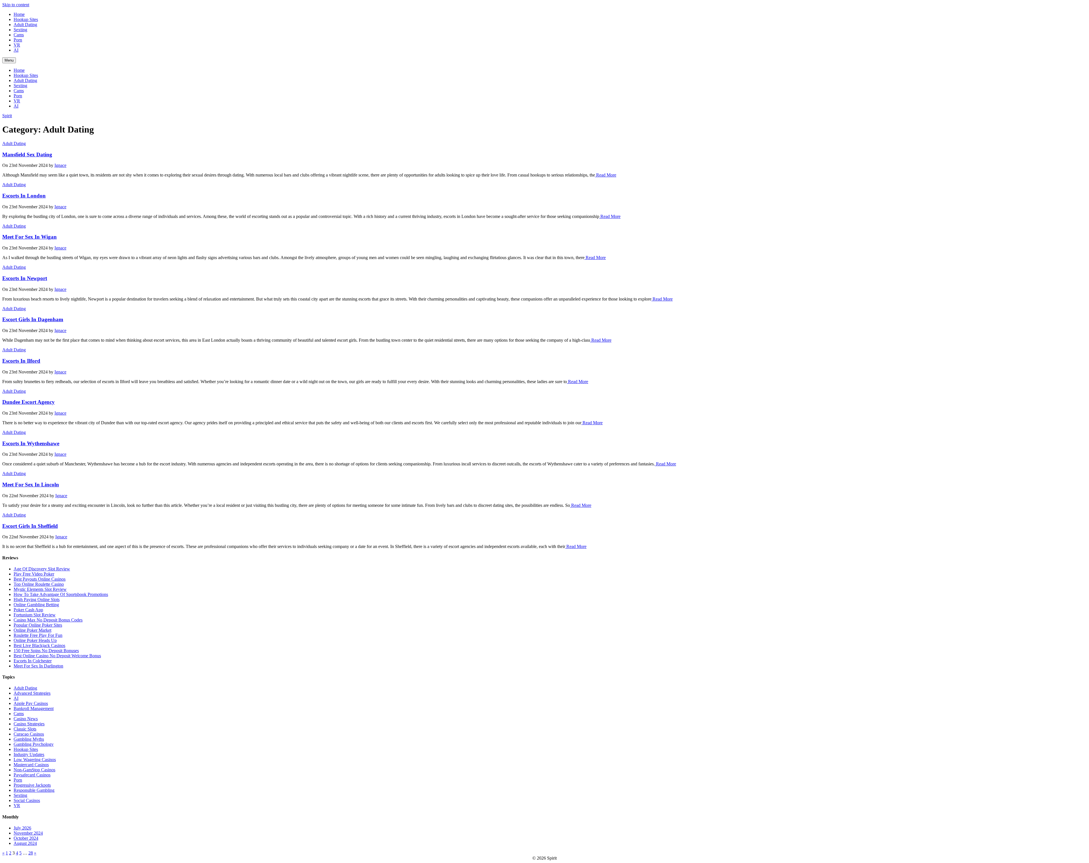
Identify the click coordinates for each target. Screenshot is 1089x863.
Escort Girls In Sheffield (30, 526)
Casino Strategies (29, 723)
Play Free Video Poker (34, 574)
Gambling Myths (29, 739)
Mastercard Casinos (31, 764)
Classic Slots (25, 728)
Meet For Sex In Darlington (38, 665)
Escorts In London (24, 196)
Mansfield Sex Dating (27, 155)
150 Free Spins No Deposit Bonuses (46, 650)
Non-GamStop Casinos (34, 769)
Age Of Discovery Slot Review (42, 568)
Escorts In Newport (24, 278)
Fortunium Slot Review (35, 614)
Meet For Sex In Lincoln (30, 485)
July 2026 (22, 828)
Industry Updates (29, 754)
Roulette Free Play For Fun (38, 635)
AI (16, 50)
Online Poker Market (32, 630)
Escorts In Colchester (33, 660)
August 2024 (25, 843)
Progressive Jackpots (32, 785)
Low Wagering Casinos (35, 759)
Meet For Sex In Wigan (29, 237)
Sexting (20, 29)
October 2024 (26, 838)
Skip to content (15, 4)
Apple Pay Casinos (31, 703)
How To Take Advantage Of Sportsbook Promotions (61, 594)
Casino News (26, 718)
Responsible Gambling (34, 790)
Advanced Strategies (32, 693)
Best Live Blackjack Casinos (39, 645)
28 (30, 853)
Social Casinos (27, 800)
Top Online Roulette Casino (39, 584)
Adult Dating (25, 24)
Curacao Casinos (29, 734)
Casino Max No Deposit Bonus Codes (48, 620)
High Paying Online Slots (37, 599)
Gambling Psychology (34, 744)
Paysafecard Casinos (32, 774)
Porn (18, 39)
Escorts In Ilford (21, 361)
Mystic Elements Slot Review (40, 589)
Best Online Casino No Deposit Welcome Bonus (57, 655)
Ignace (60, 165)
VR (17, 45)
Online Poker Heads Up (35, 640)
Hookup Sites (26, 19)
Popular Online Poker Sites (38, 625)
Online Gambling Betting (36, 604)
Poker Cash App (28, 609)
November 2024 (28, 833)
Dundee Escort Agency (28, 402)
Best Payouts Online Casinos (40, 579)
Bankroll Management (34, 708)
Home (19, 14)
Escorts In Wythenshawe (30, 443)
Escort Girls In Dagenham (32, 319)
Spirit (7, 115)
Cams (19, 34)
